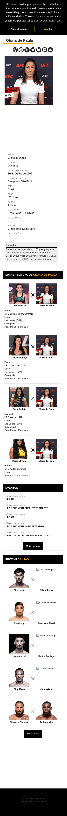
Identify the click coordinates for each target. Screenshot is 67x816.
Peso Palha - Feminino (21, 213)
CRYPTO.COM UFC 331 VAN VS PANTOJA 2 (28, 535)
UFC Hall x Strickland (15, 365)
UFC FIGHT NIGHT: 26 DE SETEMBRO (25, 526)
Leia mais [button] (54, 20)
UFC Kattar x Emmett (15, 469)
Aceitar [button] (48, 29)
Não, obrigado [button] (19, 29)
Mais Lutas (33, 733)
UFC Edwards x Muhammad (19, 313)
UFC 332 (10, 517)
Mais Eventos (33, 546)
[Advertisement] (29, 128)
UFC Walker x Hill (13, 417)
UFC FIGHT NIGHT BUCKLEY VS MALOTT (27, 508)
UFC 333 (10, 499)
